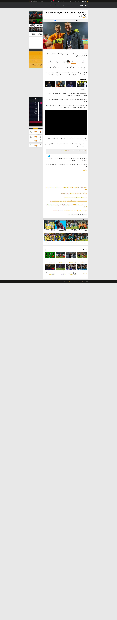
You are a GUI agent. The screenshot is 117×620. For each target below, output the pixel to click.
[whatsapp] (42, 1)
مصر (77, 1)
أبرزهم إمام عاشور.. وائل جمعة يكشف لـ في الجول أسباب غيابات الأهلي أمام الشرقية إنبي (36, 65)
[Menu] (87, 1)
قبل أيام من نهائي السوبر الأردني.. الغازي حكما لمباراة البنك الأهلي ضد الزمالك (50, 260)
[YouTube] (38, 1)
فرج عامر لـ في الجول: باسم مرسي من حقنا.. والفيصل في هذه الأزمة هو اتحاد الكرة (70, 210)
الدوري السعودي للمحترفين (39, 134)
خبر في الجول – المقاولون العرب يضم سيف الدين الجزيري (75, 197)
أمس (40, 128)
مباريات (70, 1)
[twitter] (33, 1)
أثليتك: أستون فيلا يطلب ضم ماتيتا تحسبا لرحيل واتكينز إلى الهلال (61, 272)
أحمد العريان (83, 17)
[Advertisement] (79, 179)
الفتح (69, 214)
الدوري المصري (52, 1)
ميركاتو (83, 273)
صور (62, 1)
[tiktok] (40, 1)
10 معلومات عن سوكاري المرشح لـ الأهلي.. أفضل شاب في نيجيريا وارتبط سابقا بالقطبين (68, 201)
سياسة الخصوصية (68, 281)
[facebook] (31, 1)
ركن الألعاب (58, 1)
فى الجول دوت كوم (84, 281)
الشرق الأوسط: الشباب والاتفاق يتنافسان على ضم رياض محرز (82, 271)
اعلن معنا (63, 281)
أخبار (74, 1)
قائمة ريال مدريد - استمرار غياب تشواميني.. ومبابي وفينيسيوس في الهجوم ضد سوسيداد (71, 272)
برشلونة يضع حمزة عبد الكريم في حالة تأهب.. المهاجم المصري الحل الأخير (36, 57)
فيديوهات (66, 1)
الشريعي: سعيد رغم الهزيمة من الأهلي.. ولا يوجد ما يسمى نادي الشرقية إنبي (36, 61)
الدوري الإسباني (71, 262)
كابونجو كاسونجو (79, 214)
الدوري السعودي (84, 214)
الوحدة (57, 62)
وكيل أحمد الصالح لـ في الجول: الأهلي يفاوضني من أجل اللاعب (74, 193)
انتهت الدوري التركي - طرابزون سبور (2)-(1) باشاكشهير (36, 53)
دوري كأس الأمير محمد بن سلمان (50, 62)
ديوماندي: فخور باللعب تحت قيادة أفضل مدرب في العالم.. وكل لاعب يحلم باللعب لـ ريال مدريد (71, 259)
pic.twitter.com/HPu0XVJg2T (64, 150)
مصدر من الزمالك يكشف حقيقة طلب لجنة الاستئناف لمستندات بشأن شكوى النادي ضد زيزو (60, 259)
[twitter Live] (35, 1)
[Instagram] (37, 1)
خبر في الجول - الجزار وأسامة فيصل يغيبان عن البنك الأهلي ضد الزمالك (50, 272)
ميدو (74, 214)
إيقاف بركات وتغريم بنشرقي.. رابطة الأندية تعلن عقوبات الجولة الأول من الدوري (82, 259)
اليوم (35, 128)
